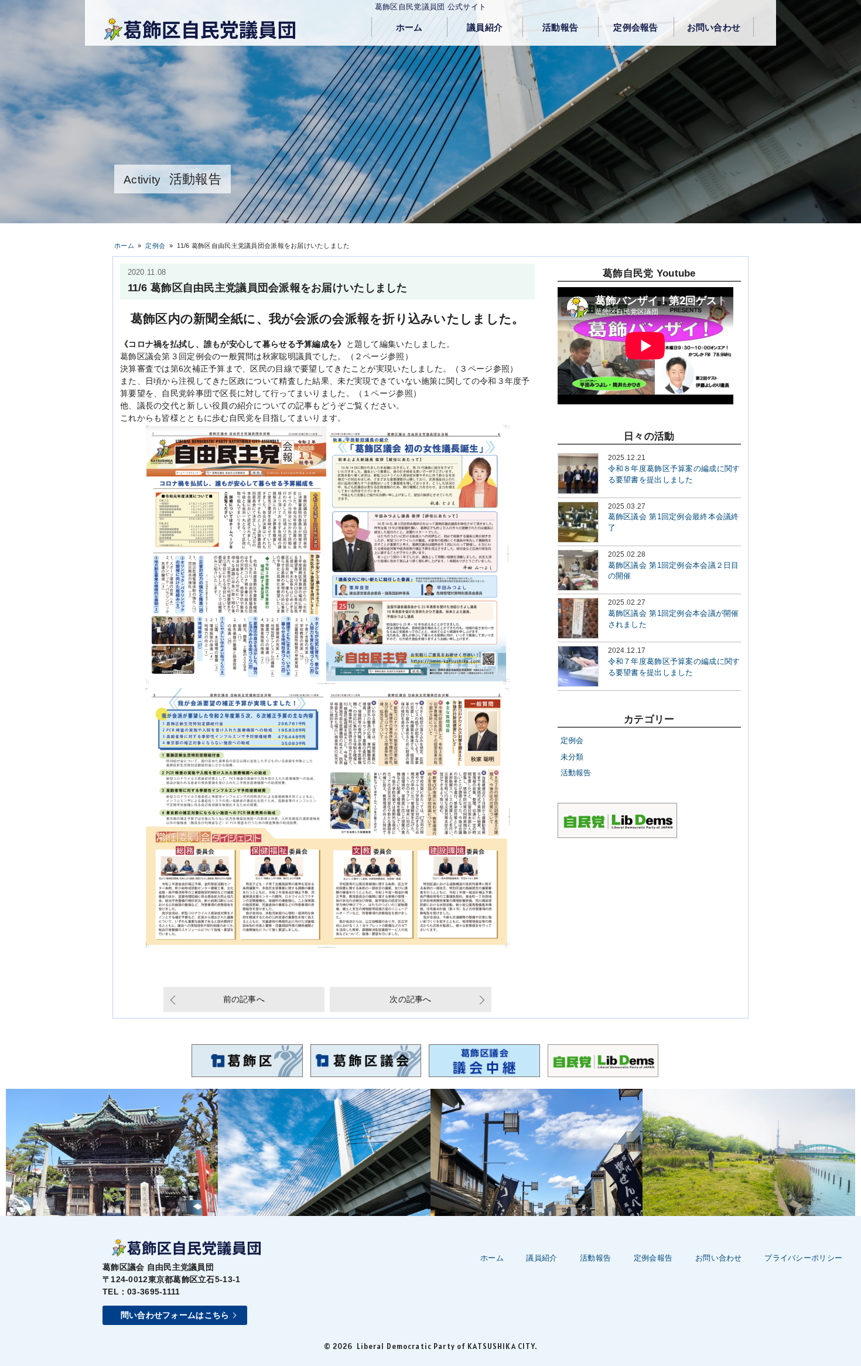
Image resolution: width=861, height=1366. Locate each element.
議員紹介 (485, 27)
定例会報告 (635, 27)
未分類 (572, 757)
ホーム (409, 27)
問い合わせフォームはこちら (175, 1315)
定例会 (572, 741)
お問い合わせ (714, 27)
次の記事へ (410, 999)
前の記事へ (244, 999)
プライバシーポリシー (803, 1257)
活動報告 (560, 27)
